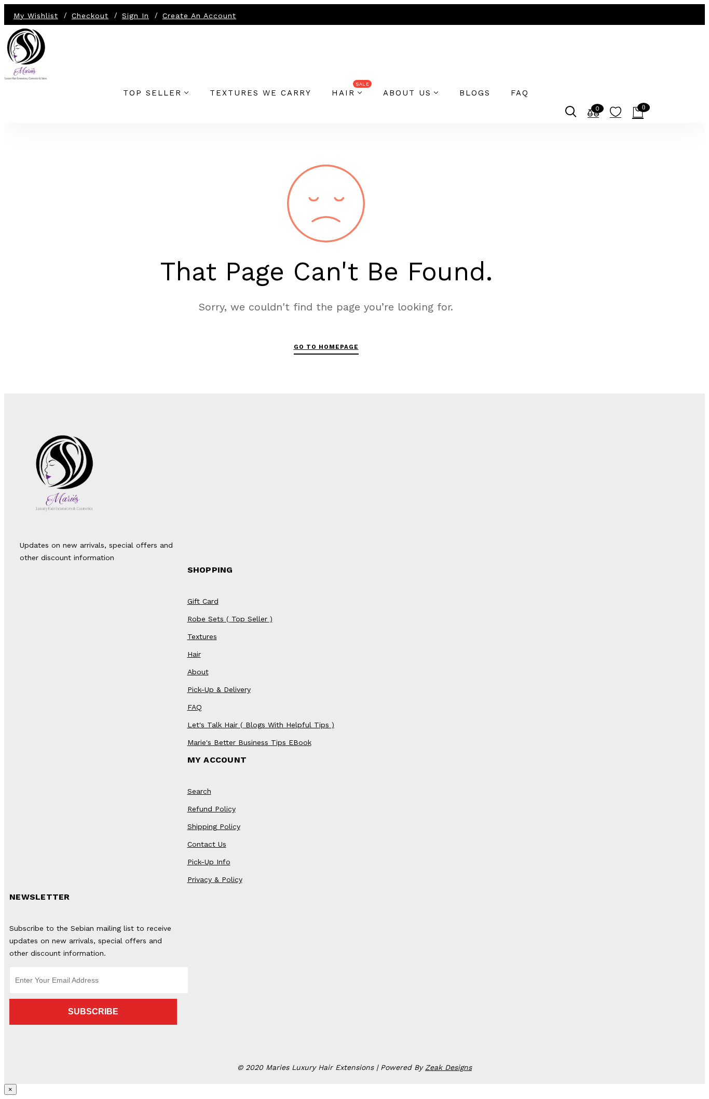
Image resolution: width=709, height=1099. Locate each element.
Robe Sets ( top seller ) (229, 619)
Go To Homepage (326, 346)
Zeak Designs (448, 1067)
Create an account (199, 15)
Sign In (135, 15)
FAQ (194, 707)
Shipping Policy (213, 826)
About (198, 672)
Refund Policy (211, 809)
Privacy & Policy (214, 879)
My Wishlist (35, 15)
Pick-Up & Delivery (219, 689)
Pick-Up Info (208, 862)
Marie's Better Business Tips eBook (249, 742)
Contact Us (206, 844)
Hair (194, 654)
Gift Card (203, 601)
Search (199, 791)
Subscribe (93, 1011)
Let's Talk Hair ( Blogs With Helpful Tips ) (260, 725)
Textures (202, 636)
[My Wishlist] (615, 114)
